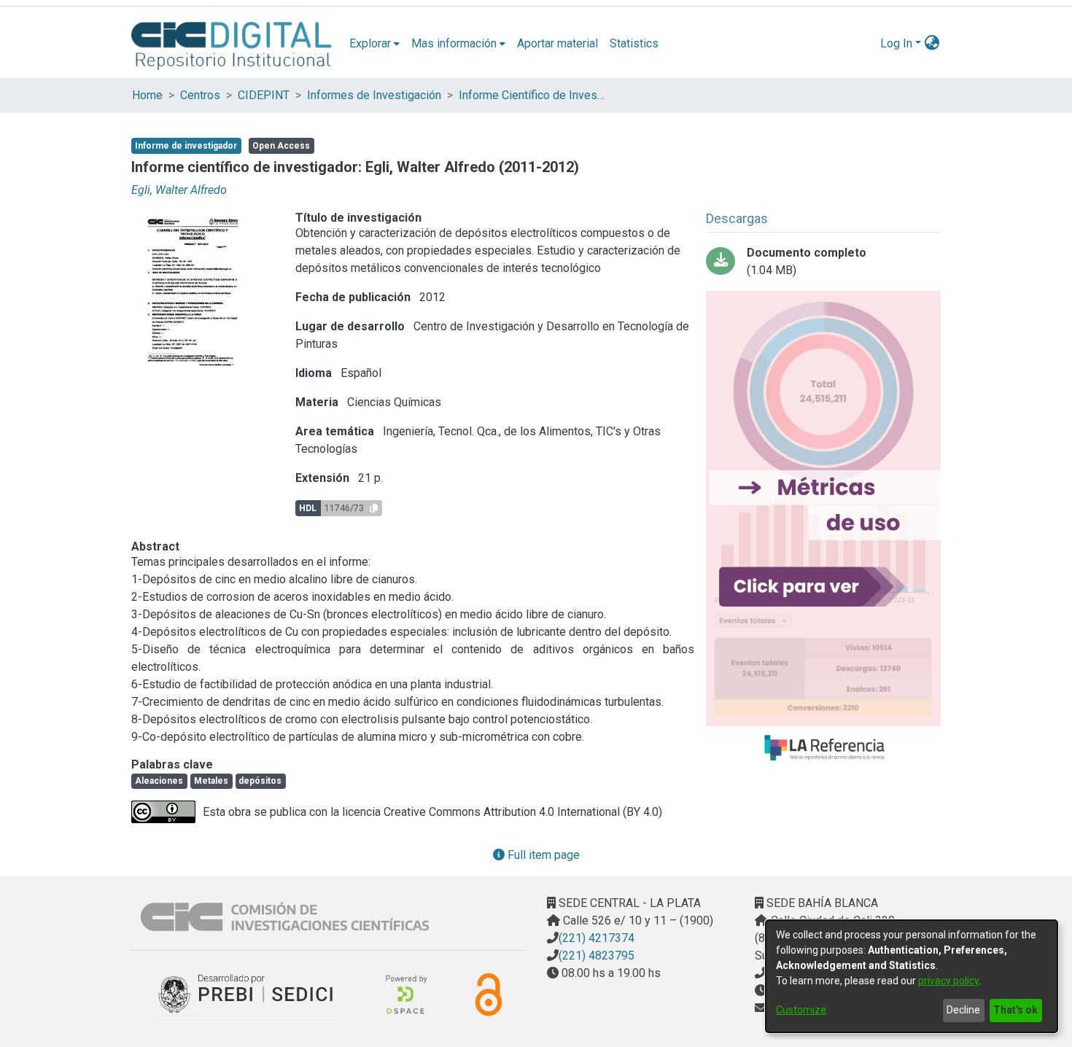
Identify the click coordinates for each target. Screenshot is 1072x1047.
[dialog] (911, 976)
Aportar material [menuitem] (557, 43)
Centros (200, 95)
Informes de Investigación (374, 95)
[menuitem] (374, 43)
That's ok (1015, 1010)
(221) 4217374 (596, 938)
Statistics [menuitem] (634, 43)
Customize (801, 1010)
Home (147, 95)
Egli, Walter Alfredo (179, 190)
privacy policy (948, 980)
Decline (963, 1010)
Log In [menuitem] (896, 43)
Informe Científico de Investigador (532, 95)
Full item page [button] (542, 855)
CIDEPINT (264, 95)
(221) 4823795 (596, 955)
